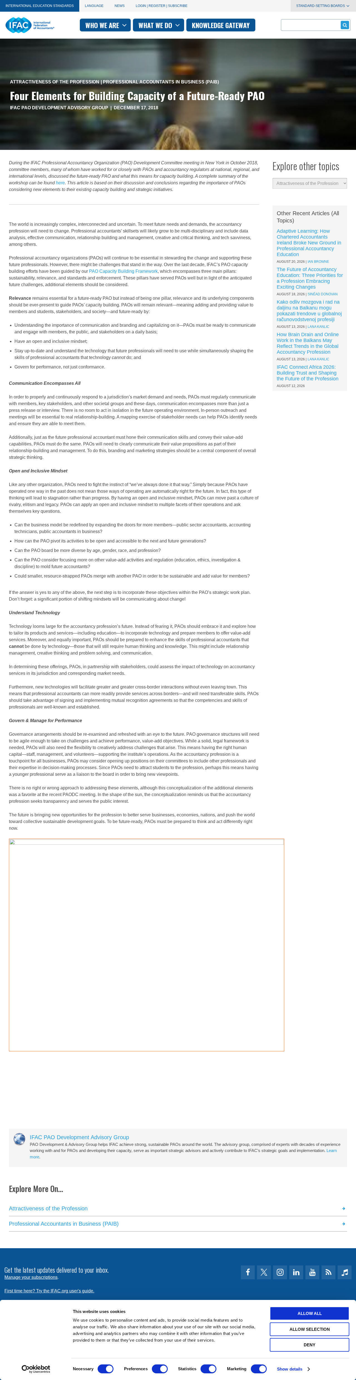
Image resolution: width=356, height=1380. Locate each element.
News (120, 6)
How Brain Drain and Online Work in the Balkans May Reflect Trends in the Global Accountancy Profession (308, 343)
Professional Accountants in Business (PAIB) (161, 82)
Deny (309, 1344)
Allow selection (310, 1329)
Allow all (310, 1313)
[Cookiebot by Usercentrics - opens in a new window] (36, 1369)
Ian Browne (318, 262)
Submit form (345, 25)
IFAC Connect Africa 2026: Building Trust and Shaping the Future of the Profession (307, 372)
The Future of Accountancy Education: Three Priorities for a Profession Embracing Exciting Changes (310, 278)
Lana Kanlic (318, 327)
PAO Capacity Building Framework (123, 271)
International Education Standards (40, 6)
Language (94, 6)
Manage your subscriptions (31, 1277)
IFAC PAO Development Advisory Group (59, 107)
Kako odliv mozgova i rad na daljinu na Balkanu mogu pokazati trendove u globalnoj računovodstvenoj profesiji (309, 310)
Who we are (103, 25)
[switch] (160, 1368)
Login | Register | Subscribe (161, 6)
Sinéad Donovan (323, 294)
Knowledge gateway (221, 25)
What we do (156, 25)
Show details (289, 1369)
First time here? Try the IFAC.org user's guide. (49, 1291)
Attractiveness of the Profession (54, 82)
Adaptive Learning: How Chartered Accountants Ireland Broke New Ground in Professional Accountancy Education (309, 242)
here (60, 182)
